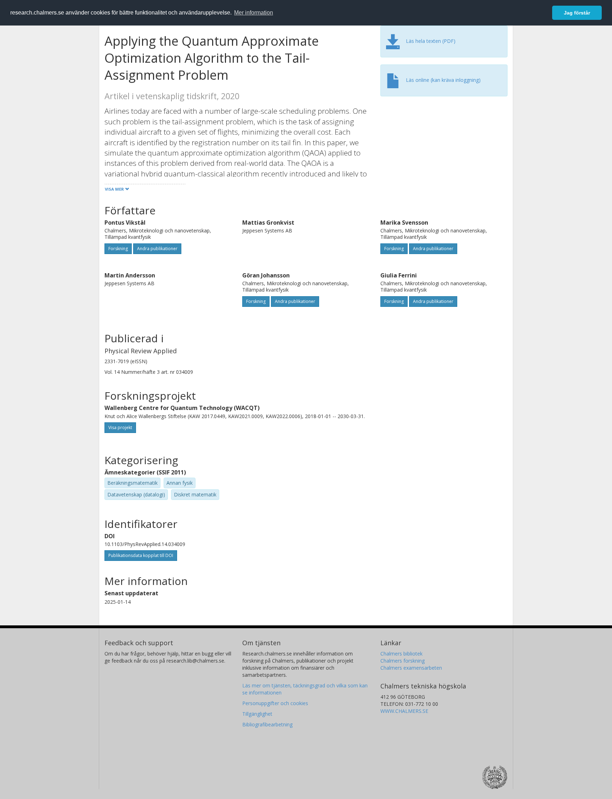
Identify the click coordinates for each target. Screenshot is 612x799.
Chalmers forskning (402, 660)
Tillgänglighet (257, 713)
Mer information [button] (253, 13)
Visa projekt (120, 427)
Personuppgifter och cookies (275, 703)
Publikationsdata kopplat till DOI (140, 555)
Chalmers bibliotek (401, 653)
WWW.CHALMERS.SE (404, 711)
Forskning (118, 249)
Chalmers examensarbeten (411, 667)
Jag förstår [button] (577, 13)
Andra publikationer (157, 249)
